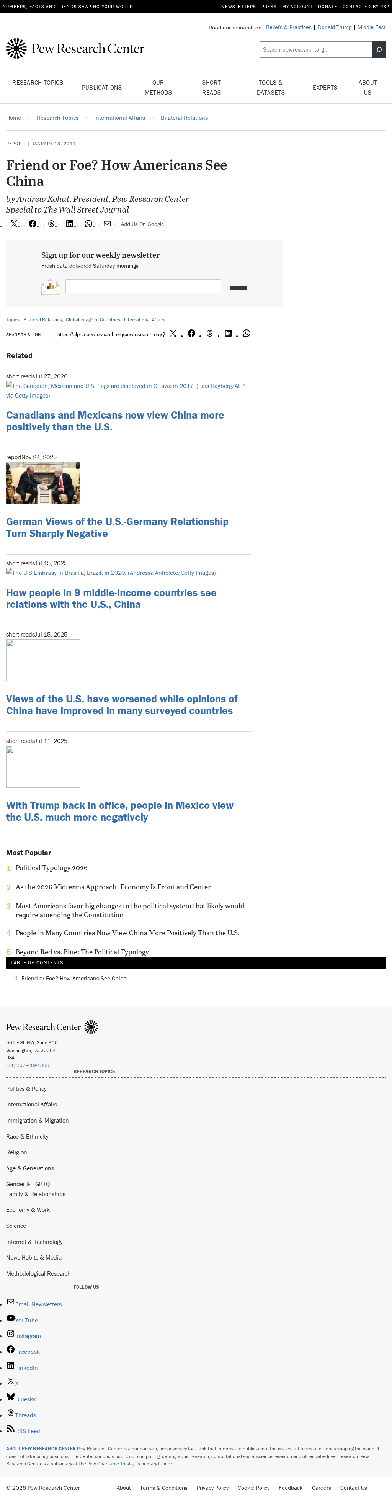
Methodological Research (38, 1273)
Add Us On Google (142, 223)
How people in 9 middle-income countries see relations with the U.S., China (111, 598)
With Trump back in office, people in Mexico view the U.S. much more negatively (120, 811)
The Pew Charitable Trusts (105, 1463)
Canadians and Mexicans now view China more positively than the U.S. (115, 420)
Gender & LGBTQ (28, 1184)
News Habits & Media (34, 1257)
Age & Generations (30, 1168)
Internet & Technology (34, 1241)
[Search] (379, 49)
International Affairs (144, 319)
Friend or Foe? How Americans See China (74, 978)
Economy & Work (28, 1209)
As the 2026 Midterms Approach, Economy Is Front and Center (113, 887)
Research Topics (37, 82)
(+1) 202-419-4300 (27, 1065)
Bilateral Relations (42, 319)
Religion (16, 1152)
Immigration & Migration (37, 1120)
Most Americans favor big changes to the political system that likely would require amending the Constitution (130, 910)
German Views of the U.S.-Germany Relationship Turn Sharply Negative (117, 527)
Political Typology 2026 (52, 867)
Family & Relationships (35, 1194)
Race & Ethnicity (27, 1136)
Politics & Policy (26, 1088)
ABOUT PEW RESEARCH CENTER (41, 1448)
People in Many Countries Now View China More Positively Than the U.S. (128, 933)
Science (16, 1225)
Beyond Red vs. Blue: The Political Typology (82, 952)
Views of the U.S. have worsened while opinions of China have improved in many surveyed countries (122, 704)
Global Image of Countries (93, 319)
